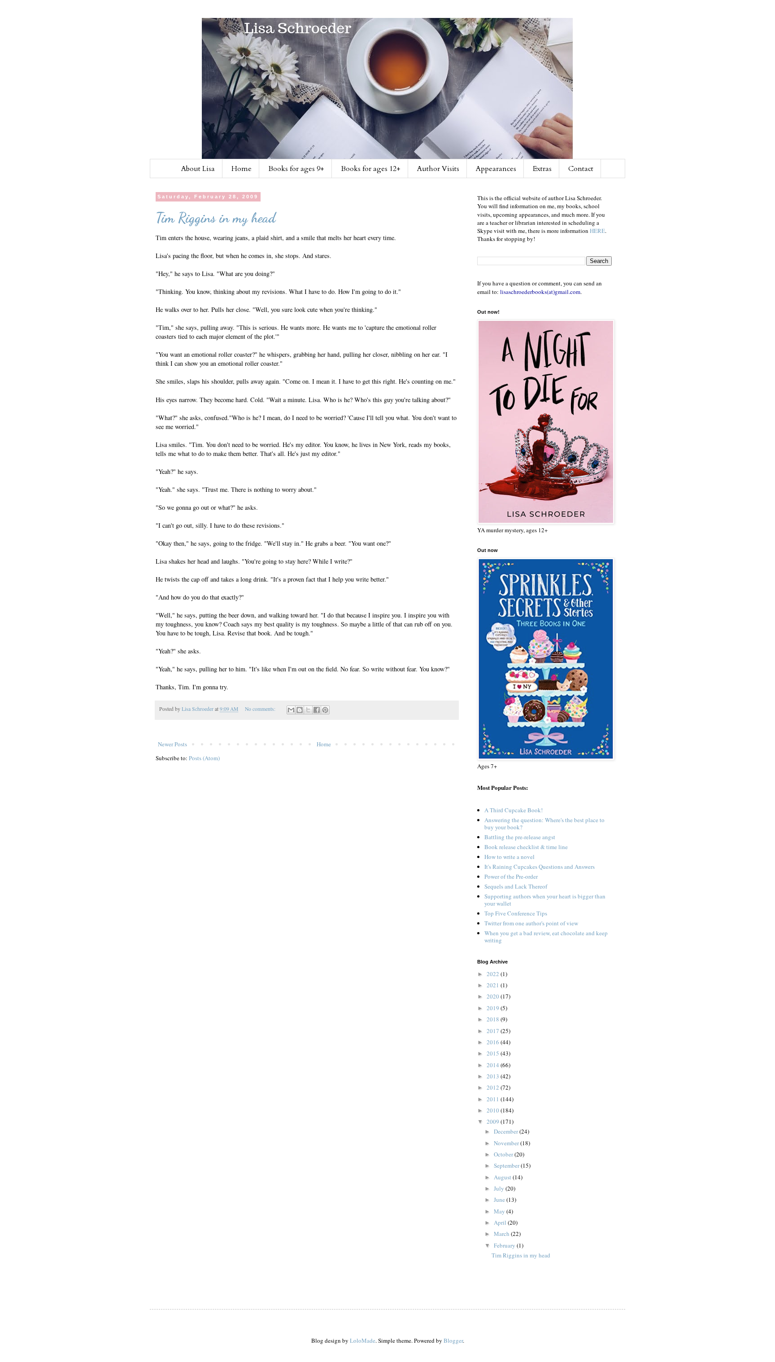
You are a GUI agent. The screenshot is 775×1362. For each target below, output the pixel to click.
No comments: (261, 708)
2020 (494, 996)
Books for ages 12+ (371, 169)
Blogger (453, 1340)
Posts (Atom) (204, 758)
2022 (494, 974)
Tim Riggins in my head (215, 218)
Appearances (496, 169)
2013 (494, 1076)
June (500, 1200)
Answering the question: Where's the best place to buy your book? (544, 823)
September (507, 1165)
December (506, 1131)
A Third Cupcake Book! (513, 810)
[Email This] (291, 709)
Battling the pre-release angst (519, 837)
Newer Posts (172, 744)
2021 (494, 985)
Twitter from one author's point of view (531, 923)
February (505, 1245)
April (501, 1222)
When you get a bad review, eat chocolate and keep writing (546, 936)
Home (241, 169)
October (504, 1154)
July (499, 1188)
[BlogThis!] (299, 709)
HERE (597, 231)
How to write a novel (509, 857)
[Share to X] (308, 709)
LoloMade (362, 1340)
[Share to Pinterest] (325, 709)
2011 (494, 1099)
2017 (494, 1031)
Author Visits (438, 169)
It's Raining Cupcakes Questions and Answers (539, 867)
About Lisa (198, 169)
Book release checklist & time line (526, 847)
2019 (494, 1008)
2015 (494, 1053)
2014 (494, 1065)
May (500, 1211)
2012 (494, 1087)
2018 (494, 1019)
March (502, 1234)
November (507, 1143)
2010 (494, 1110)
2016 (494, 1042)
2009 (494, 1121)
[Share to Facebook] (316, 709)
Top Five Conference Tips (515, 913)
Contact (580, 169)
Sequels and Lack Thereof (515, 886)
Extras (542, 169)
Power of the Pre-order (511, 876)
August (503, 1177)
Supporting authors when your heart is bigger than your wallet (544, 899)
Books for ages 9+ (296, 169)
